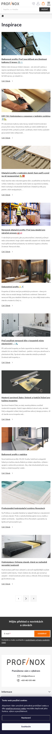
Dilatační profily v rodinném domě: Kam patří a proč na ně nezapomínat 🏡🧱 (25, 174)
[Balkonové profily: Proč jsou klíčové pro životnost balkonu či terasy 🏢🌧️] (26, 43)
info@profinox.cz (28, 676)
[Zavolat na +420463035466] (33, 3)
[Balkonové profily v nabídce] (26, 439)
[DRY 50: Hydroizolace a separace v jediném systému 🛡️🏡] (26, 100)
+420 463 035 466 (28, 680)
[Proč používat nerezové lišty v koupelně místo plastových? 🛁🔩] (26, 325)
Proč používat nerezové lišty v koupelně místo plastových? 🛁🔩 (23, 342)
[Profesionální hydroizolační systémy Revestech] (26, 492)
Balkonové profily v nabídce (14, 454)
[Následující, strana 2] (26, 598)
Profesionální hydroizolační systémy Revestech (23, 508)
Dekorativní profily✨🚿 (13, 286)
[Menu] (48, 3)
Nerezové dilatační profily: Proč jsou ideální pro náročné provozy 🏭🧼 (23, 231)
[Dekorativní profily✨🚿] (26, 271)
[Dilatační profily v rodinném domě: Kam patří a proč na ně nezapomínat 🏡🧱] (26, 157)
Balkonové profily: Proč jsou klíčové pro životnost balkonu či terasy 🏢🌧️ (24, 61)
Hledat (44, 9)
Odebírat (42, 633)
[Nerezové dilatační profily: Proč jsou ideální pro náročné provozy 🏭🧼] (26, 214)
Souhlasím (26, 726)
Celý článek (6, 81)
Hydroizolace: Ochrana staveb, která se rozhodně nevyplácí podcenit (24, 564)
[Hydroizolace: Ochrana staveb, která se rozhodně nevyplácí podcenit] (26, 546)
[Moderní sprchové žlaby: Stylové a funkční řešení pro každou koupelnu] (26, 382)
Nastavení (26, 717)
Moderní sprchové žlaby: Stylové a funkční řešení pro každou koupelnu (26, 399)
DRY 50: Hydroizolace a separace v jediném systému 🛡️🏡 (26, 118)
